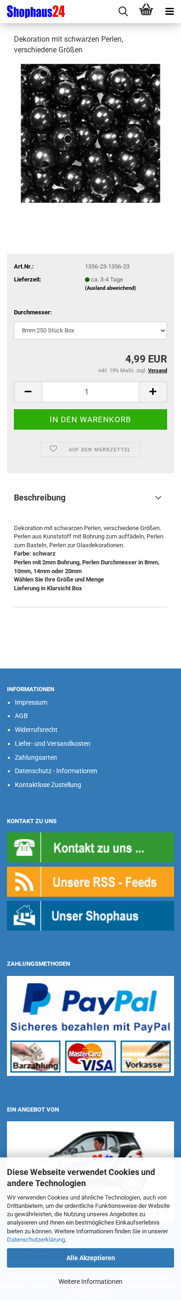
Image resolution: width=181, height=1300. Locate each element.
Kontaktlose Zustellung (48, 784)
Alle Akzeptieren (90, 1258)
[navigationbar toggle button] (169, 11)
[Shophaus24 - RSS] (90, 881)
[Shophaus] (90, 915)
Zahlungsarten (36, 757)
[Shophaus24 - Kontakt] (90, 847)
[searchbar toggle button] (123, 11)
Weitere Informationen (90, 1281)
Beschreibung (39, 497)
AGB (21, 715)
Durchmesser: (33, 312)
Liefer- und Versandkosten (52, 743)
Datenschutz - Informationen (56, 771)
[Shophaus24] (32, 11)
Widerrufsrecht (36, 729)
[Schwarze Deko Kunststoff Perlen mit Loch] (90, 132)
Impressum (31, 702)
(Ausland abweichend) (110, 288)
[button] (28, 391)
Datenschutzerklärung (36, 1239)
